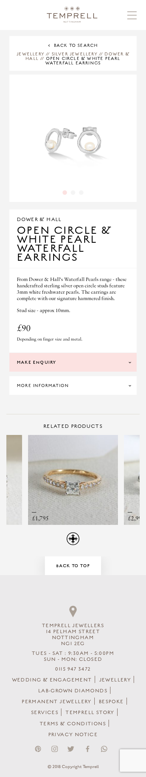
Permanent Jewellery (57, 701)
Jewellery (30, 54)
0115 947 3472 (73, 669)
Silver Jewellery (74, 54)
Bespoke (111, 701)
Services (44, 712)
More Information (43, 385)
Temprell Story (90, 712)
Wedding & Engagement (52, 680)
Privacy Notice (73, 734)
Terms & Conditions (73, 723)
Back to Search (76, 45)
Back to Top (73, 566)
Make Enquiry (36, 362)
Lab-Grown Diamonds (72, 690)
